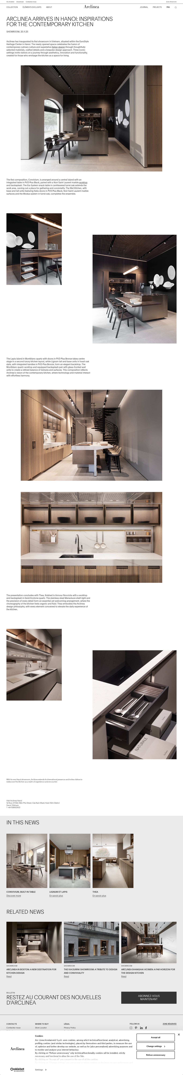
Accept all (155, 1037)
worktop (83, 183)
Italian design (58, 47)
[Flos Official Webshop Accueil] (91, 6)
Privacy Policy (70, 1028)
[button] (171, 2)
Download (20, 2)
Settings (39, 1070)
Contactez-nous (31, 2)
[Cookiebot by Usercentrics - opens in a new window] (17, 1070)
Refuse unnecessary (155, 1055)
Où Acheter (10, 2)
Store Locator (41, 1028)
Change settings (154, 1046)
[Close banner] (179, 1034)
